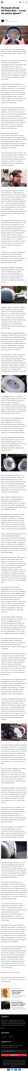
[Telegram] (1, 1028)
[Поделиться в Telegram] (15, 1070)
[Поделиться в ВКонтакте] (19, 1070)
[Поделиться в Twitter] (12, 1070)
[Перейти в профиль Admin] (2, 20)
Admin (6, 20)
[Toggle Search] (23, 2)
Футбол (4, 1037)
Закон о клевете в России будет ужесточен (17, 992)
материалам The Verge (13, 972)
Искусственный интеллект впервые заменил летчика (18, 1003)
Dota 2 (11, 1037)
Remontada (4, 979)
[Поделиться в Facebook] (8, 1070)
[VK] (4, 1028)
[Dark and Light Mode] (20, 2)
